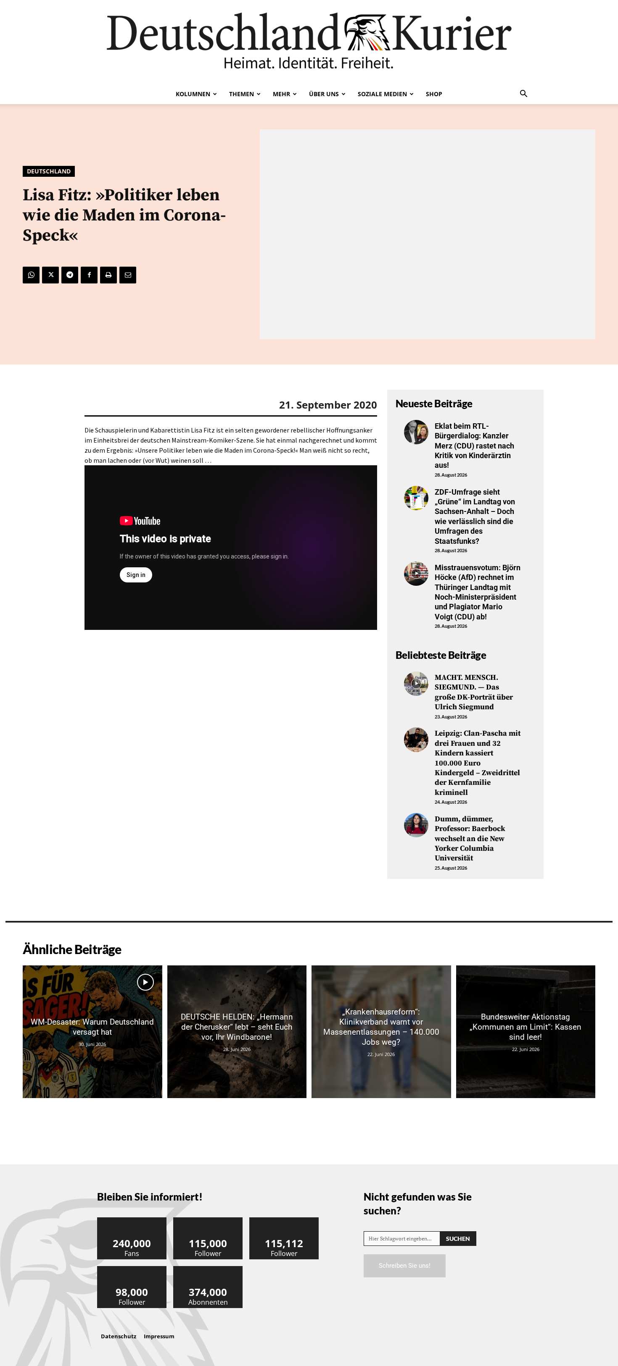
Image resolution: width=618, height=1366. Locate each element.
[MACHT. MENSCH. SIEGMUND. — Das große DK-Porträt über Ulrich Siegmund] (416, 683)
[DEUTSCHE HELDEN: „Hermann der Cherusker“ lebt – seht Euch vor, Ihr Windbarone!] (237, 1031)
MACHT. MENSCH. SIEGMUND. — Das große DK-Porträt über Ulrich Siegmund (474, 692)
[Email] (127, 275)
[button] (523, 94)
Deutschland (49, 171)
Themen (241, 94)
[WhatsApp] (31, 275)
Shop (434, 94)
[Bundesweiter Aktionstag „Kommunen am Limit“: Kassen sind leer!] (526, 1031)
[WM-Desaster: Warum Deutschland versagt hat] (92, 1031)
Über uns (324, 94)
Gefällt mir (132, 1220)
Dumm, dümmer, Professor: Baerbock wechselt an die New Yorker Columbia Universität (470, 838)
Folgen (208, 1220)
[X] (50, 275)
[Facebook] (89, 275)
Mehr (281, 94)
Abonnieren (208, 1269)
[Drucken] (108, 275)
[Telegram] (69, 275)
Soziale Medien (382, 94)
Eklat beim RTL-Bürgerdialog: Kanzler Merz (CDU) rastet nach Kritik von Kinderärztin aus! (474, 446)
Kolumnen (193, 94)
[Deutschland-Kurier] (309, 42)
